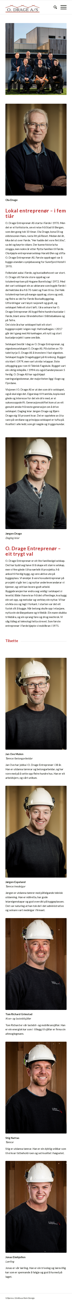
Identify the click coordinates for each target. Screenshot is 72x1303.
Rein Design (29, 1298)
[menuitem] (53, 7)
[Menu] (62, 7)
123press (9, 1298)
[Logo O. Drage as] (29, 7)
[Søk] (53, 7)
